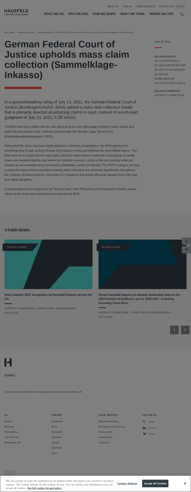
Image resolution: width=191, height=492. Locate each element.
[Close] (185, 483)
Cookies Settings (127, 483)
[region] (95, 483)
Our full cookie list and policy (44, 488)
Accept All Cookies (155, 483)
